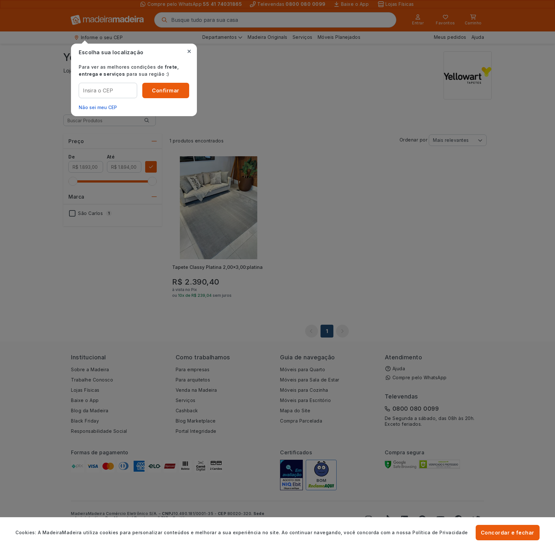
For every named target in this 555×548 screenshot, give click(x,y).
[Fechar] (189, 51)
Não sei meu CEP (98, 107)
